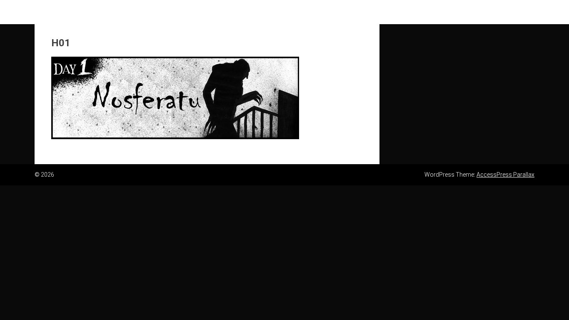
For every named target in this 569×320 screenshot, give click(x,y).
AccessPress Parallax (505, 174)
